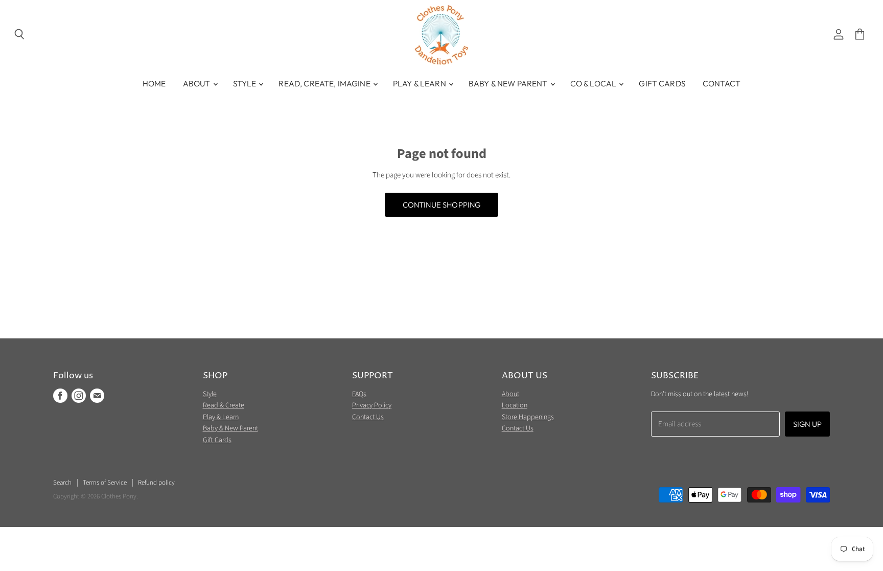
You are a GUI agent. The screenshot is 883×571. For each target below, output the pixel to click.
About (197, 83)
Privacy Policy (371, 405)
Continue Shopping (442, 205)
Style (245, 83)
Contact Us (368, 417)
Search (62, 482)
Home (154, 83)
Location (514, 405)
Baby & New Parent (509, 83)
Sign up (807, 424)
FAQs (359, 394)
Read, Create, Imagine (324, 83)
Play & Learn (420, 83)
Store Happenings (528, 417)
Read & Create (223, 405)
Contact (721, 83)
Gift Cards (662, 83)
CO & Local (594, 83)
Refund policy (156, 482)
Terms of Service (105, 482)
